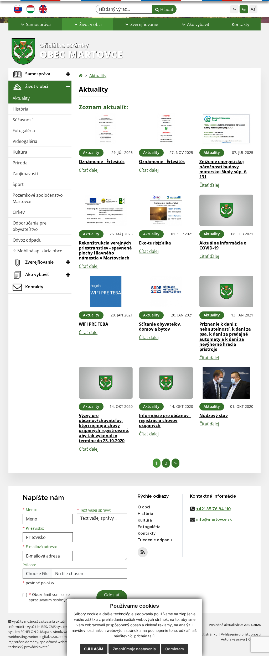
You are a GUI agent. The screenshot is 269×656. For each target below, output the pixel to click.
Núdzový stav (213, 415)
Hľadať (166, 9)
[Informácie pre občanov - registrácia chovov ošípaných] (166, 383)
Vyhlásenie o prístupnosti (241, 634)
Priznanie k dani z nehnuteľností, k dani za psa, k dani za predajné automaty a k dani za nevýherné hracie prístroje (225, 336)
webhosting (17, 636)
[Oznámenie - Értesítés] (106, 129)
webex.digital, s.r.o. (43, 636)
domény (65, 636)
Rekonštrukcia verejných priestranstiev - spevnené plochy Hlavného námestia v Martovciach (105, 250)
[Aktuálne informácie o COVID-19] (226, 210)
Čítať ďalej (89, 170)
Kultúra (20, 152)
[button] (35, 24)
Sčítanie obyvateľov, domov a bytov (160, 326)
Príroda (20, 163)
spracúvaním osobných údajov (55, 599)
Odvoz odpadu (27, 240)
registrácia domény (23, 641)
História (20, 109)
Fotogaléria (24, 130)
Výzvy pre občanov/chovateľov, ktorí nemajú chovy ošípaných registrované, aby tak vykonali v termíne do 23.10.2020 (104, 428)
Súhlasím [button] (93, 649)
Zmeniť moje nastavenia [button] (134, 649)
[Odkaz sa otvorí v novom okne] (143, 552)
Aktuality (21, 98)
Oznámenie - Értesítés (102, 161)
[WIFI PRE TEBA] (106, 291)
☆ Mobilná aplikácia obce (37, 251)
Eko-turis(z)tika (155, 243)
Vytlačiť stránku (205, 634)
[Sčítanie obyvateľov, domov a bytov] (166, 291)
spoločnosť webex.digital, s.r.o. (63, 641)
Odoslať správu (112, 598)
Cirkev (19, 212)
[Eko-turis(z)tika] (166, 210)
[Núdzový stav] (226, 383)
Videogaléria (25, 141)
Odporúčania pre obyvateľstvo (29, 226)
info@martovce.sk (214, 519)
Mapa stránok (51, 631)
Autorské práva (233, 639)
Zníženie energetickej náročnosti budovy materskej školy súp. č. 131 (223, 169)
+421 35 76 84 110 (213, 509)
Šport (18, 184)
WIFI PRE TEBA (93, 324)
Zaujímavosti (25, 173)
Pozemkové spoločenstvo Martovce (38, 198)
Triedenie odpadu (155, 540)
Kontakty (240, 24)
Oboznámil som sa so (55, 597)
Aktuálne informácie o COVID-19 (222, 245)
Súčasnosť (23, 120)
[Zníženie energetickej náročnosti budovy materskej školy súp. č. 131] (226, 129)
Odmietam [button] (174, 649)
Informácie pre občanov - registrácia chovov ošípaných (165, 420)
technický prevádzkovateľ (28, 646)
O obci (144, 507)
